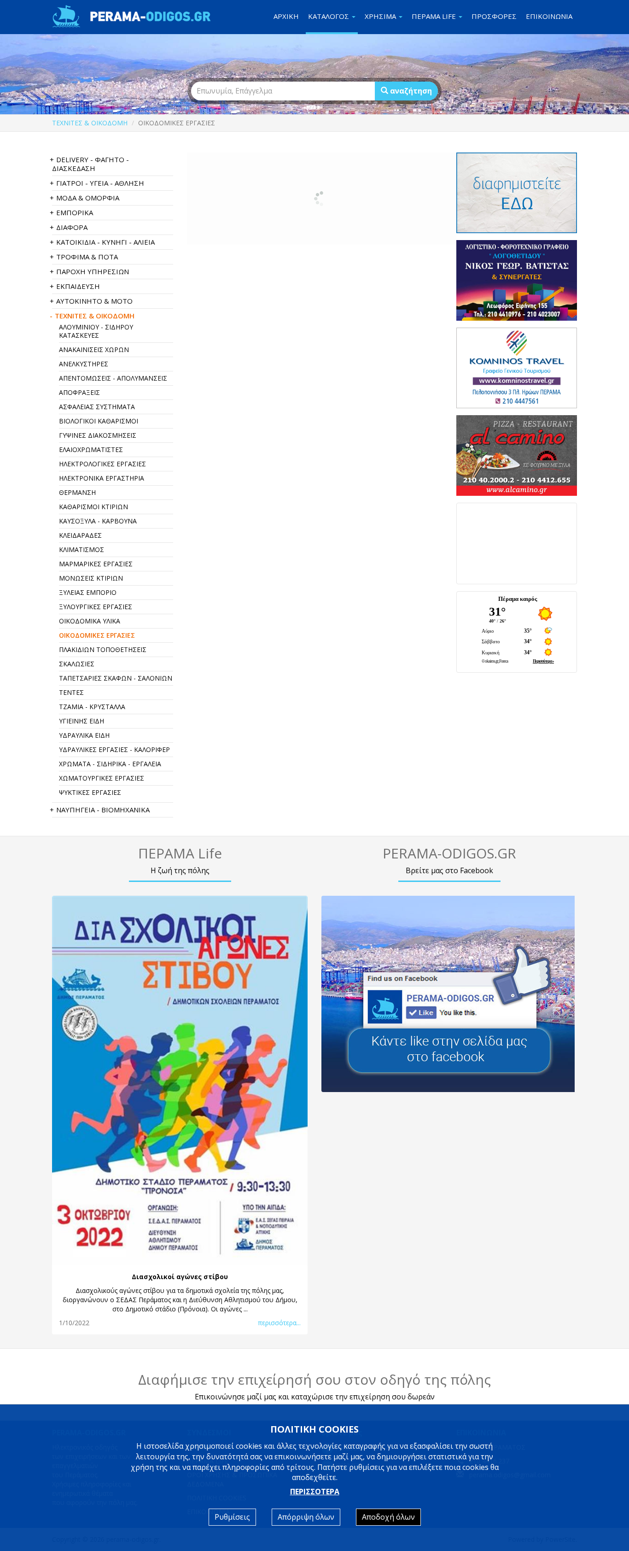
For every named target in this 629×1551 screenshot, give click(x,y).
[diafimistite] (516, 193)
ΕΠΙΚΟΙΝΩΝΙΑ (549, 16)
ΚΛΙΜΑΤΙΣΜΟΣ (81, 549)
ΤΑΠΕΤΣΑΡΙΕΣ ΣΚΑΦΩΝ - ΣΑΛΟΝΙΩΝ (115, 678)
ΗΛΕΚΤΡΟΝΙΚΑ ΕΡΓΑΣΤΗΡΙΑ (101, 478)
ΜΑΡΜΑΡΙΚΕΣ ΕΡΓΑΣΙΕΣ (96, 563)
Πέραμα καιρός (517, 598)
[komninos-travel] (516, 368)
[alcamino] (516, 455)
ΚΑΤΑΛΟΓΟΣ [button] (329, 16)
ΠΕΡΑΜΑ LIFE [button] (435, 16)
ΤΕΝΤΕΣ (71, 692)
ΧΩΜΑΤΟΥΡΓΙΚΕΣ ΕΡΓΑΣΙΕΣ (101, 778)
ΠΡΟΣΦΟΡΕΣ (494, 16)
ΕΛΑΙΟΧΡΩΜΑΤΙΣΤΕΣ (91, 449)
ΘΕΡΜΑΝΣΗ (77, 492)
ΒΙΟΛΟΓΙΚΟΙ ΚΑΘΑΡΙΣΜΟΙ (98, 421)
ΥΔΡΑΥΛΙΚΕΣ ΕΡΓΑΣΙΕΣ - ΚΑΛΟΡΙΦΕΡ (114, 749)
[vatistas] (516, 280)
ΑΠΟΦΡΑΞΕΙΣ (79, 392)
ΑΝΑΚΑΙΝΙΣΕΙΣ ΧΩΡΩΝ (94, 349)
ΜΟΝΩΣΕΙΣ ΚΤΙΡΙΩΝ (91, 578)
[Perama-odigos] (449, 994)
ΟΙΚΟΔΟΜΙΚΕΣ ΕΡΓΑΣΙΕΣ (97, 635)
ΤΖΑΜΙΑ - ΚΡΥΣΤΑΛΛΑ (92, 706)
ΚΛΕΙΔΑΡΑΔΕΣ (80, 535)
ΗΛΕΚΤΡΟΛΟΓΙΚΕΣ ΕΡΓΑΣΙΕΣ (102, 463)
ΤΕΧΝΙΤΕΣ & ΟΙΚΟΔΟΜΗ (90, 122)
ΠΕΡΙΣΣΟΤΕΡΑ (314, 1491)
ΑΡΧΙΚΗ (286, 16)
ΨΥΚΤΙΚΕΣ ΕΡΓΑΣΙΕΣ (90, 792)
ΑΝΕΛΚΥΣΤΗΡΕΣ (83, 363)
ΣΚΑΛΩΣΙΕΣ (76, 663)
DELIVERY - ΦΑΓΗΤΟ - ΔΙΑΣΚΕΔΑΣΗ (90, 164)
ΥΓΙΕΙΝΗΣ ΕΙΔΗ (81, 721)
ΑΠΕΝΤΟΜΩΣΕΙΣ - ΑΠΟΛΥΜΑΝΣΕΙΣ (113, 378)
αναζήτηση (410, 91)
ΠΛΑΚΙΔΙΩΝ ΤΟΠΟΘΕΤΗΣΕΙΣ (102, 649)
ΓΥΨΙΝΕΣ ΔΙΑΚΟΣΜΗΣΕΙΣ (97, 435)
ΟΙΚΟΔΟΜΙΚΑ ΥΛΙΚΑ (89, 621)
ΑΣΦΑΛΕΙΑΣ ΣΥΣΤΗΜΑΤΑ (97, 406)
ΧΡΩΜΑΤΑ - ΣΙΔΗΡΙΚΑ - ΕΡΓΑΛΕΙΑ (110, 763)
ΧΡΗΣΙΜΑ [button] (381, 16)
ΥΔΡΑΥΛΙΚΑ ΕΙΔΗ (84, 735)
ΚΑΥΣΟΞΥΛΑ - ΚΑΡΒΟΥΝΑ (98, 521)
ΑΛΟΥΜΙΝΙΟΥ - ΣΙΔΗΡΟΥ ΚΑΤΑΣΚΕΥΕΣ (96, 331)
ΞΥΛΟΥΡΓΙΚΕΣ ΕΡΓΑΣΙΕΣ (95, 606)
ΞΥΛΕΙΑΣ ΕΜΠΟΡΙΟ (87, 592)
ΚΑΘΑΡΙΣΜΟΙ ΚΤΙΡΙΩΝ (93, 506)
